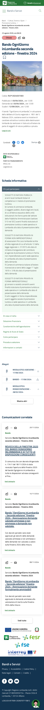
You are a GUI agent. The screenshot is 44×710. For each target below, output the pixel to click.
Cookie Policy (29, 668)
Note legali (6, 672)
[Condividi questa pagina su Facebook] (13, 142)
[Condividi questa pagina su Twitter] (18, 142)
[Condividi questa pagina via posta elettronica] (13, 145)
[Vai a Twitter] (10, 681)
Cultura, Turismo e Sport (16, 20)
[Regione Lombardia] (9, 156)
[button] (39, 10)
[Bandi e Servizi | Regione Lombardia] (10, 3)
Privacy (5, 668)
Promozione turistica (9, 23)
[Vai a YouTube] (16, 681)
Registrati (37, 3)
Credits (26, 672)
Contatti (17, 672)
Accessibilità (16, 668)
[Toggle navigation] (4, 11)
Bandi (4, 20)
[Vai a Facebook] (4, 681)
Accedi (29, 3)
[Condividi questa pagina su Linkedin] (22, 142)
